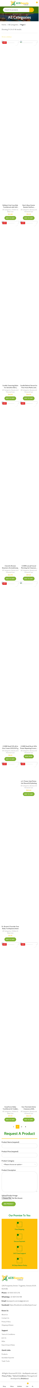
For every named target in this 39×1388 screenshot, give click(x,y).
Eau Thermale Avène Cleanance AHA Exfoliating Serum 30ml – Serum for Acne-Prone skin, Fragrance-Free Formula (28, 1108)
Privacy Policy (6, 1322)
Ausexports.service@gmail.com (17, 1301)
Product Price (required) (10, 1152)
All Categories (13, 25)
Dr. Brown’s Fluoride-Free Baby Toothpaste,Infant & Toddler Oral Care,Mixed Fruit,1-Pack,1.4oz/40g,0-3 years (10, 928)
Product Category (8, 1161)
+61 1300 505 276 (13, 1293)
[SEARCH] (31, 10)
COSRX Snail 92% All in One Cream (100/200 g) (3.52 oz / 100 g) (10, 747)
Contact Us (5, 1318)
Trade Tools (6, 1361)
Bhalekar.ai (24, 1379)
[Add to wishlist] (16, 44)
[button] (10, 218)
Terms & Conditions (8, 1334)
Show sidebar (7, 37)
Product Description (9, 1170)
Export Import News (8, 1345)
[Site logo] (19, 3)
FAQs (3, 1341)
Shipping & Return (7, 1325)
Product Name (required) (10, 1142)
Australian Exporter (8, 1358)
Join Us (4, 1338)
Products (5, 1354)
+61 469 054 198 (16, 1297)
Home (4, 25)
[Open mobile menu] (2, 3)
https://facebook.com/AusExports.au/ (22, 1305)
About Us (5, 1315)
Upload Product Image (10, 1196)
